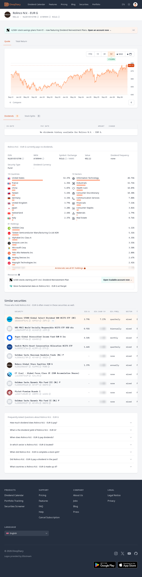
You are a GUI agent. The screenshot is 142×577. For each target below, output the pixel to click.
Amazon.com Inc (20, 242)
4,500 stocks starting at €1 (41, 279)
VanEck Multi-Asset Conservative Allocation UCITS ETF (44, 345)
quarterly (115, 319)
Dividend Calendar (36, 4)
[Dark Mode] (128, 4)
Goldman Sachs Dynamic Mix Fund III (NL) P (37, 382)
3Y (104, 54)
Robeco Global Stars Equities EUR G (34, 363)
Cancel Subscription (49, 517)
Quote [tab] (7, 41)
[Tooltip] (18, 275)
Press (76, 511)
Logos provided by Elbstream (17, 556)
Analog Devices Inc (21, 257)
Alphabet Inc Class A (21, 237)
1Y (98, 54)
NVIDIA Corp (18, 227)
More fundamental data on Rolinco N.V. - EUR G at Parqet (39, 286)
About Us (78, 495)
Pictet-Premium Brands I (27, 391)
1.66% (86, 347)
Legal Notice (114, 495)
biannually (115, 328)
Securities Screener (14, 506)
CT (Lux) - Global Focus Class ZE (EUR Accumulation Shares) (47, 373)
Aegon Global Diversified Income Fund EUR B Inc (40, 336)
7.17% (103, 319)
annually (114, 365)
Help (41, 511)
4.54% (86, 338)
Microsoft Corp (19, 247)
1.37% (86, 365)
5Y (111, 55)
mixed (129, 319)
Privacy (111, 500)
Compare (17, 102)
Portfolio (96, 4)
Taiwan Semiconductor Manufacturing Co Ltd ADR (35, 232)
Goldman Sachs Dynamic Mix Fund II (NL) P (37, 400)
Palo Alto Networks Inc (22, 252)
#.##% (103, 328)
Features (53, 4)
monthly (114, 338)
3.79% (86, 319)
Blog (75, 506)
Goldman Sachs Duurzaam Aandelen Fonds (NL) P (39, 354)
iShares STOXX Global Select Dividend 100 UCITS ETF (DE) (45, 317)
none (112, 356)
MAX (121, 54)
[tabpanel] (71, 78)
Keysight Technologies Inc (24, 262)
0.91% (86, 328)
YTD (90, 54)
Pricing (64, 4)
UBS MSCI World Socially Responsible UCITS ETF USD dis (44, 327)
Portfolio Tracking (13, 500)
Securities (83, 4)
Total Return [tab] (21, 41)
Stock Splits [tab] (32, 116)
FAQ (41, 506)
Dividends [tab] (11, 116)
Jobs (75, 500)
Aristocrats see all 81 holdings (69, 268)
